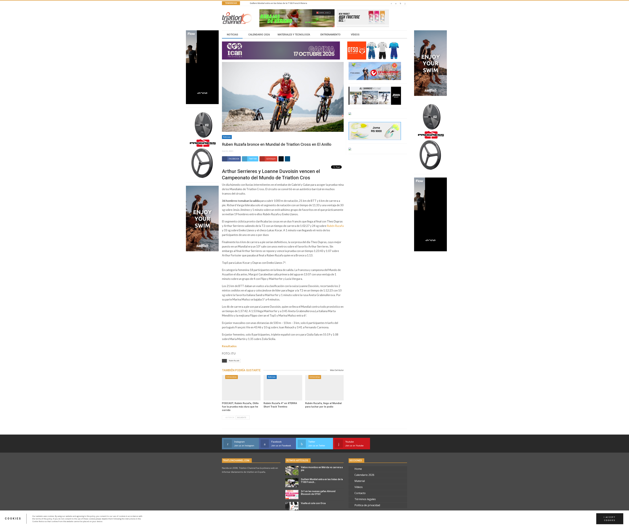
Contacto (360, 493)
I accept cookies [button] (610, 518)
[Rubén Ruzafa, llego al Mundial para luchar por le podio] (324, 388)
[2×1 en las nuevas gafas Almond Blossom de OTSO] (291, 494)
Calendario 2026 (259, 34)
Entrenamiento (330, 34)
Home (358, 469)
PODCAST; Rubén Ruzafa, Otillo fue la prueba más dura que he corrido (240, 407)
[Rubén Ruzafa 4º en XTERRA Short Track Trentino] (283, 388)
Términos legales (365, 499)
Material (359, 481)
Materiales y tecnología (294, 34)
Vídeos (355, 34)
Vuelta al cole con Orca (313, 503)
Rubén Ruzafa (335, 226)
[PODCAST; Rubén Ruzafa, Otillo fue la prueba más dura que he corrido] (241, 388)
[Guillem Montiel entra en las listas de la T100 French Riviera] (291, 482)
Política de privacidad (367, 505)
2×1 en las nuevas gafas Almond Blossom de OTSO (318, 492)
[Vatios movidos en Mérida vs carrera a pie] (291, 470)
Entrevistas (231, 377)
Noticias (232, 34)
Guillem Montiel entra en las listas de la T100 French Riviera (278, 3)
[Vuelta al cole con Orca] (291, 506)
